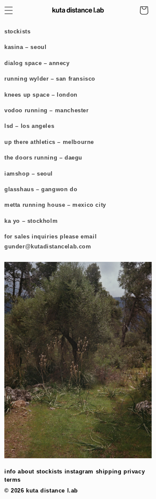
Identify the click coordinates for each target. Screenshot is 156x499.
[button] (143, 10)
